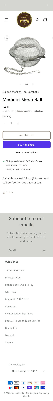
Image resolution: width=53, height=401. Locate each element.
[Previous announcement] (5, 5)
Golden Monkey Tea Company (24, 393)
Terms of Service (14, 270)
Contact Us (11, 328)
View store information (18, 169)
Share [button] (9, 192)
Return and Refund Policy (19, 285)
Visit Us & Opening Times (19, 313)
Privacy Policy (13, 277)
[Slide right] (33, 84)
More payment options (26, 152)
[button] (6, 20)
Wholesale (11, 292)
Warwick (10, 335)
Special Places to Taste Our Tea (22, 321)
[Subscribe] (44, 250)
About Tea (11, 306)
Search (9, 342)
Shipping (19, 111)
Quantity (7, 116)
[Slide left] (20, 84)
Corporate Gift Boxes (16, 299)
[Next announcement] (48, 5)
